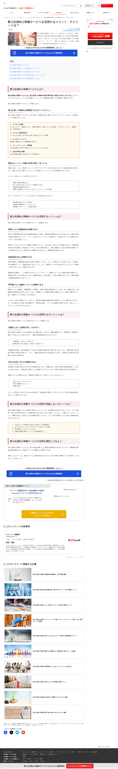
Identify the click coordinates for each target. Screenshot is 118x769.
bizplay (36, 761)
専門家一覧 (42, 754)
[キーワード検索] (81, 6)
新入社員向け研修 (21, 17)
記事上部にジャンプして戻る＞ (75, 557)
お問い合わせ (94, 752)
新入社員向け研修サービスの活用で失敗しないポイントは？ (27, 75)
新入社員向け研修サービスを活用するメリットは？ (25, 68)
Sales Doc (42, 761)
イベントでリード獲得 (37, 758)
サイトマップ (87, 752)
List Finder (25, 761)
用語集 (24, 756)
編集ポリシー (52, 752)
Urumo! (31, 761)
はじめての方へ (74, 12)
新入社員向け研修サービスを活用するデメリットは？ (25, 71)
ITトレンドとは (26, 752)
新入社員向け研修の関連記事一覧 (34, 17)
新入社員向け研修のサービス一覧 (71, 30)
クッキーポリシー (72, 752)
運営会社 (80, 752)
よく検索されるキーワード (52, 754)
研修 (14, 17)
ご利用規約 (33, 752)
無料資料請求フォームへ (107, 5)
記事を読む (59, 12)
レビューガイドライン (42, 752)
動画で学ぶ (106, 12)
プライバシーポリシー (61, 752)
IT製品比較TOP (7, 17)
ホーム (11, 12)
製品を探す (27, 12)
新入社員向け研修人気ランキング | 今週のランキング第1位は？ (66, 480)
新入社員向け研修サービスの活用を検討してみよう (25, 78)
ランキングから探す (43, 12)
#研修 (10, 29)
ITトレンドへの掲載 (27, 758)
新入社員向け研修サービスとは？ (19, 65)
